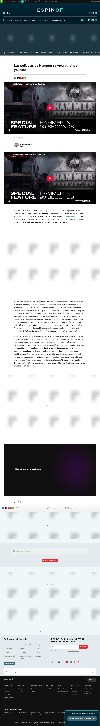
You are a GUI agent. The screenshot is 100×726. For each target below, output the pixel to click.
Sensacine (33, 689)
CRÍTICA (9, 20)
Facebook (86, 20)
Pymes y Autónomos (87, 692)
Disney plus (39, 645)
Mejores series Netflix (78, 632)
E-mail (24, 78)
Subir (90, 680)
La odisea (23, 652)
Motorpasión (61, 689)
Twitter (96, 20)
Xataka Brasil (7, 715)
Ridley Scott (34, 53)
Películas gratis (52, 508)
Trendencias (74, 689)
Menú (8, 13)
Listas (37, 649)
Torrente (51, 53)
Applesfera (7, 694)
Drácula (80, 325)
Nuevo (91, 13)
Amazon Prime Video (26, 645)
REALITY (27, 20)
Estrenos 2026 (52, 632)
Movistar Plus (8, 649)
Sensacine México (35, 712)
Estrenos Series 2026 (64, 632)
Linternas (38, 656)
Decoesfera (74, 691)
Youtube (93, 20)
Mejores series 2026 (26, 632)
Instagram (82, 20)
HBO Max (38, 652)
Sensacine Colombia (36, 715)
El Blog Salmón (88, 689)
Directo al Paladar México (49, 713)
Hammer (42, 508)
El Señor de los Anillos (86, 53)
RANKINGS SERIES (58, 20)
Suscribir (83, 647)
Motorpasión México (63, 712)
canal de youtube (40, 339)
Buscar (92, 672)
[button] (26, 144)
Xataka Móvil (7, 691)
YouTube (34, 508)
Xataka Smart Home (9, 697)
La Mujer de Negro (71, 216)
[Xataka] (1, 1)
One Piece (43, 53)
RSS (74, 661)
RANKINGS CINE (44, 20)
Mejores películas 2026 (40, 632)
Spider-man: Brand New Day (25, 657)
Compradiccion (75, 694)
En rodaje (25, 508)
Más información (50, 724)
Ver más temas (9, 663)
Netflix (22, 649)
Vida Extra (20, 691)
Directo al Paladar (49, 689)
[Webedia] (10, 679)
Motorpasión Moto (63, 691)
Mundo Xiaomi (8, 700)
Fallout (65, 53)
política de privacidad (73, 651)
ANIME (34, 20)
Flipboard (89, 20)
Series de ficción (9, 645)
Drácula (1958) (65, 508)
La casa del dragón (9, 656)
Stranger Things (74, 53)
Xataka (6, 689)
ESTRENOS (18, 20)
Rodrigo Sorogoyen (23, 53)
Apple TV (7, 652)
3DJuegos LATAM (22, 712)
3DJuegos (20, 689)
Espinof (50, 10)
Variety (20, 502)
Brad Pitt (58, 53)
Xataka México (8, 712)
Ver (51, 560)
